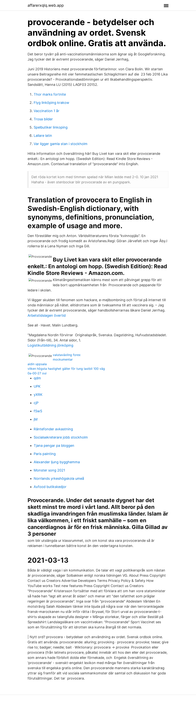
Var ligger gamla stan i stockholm (60, 144)
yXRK (38, 395)
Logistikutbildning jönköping (50, 345)
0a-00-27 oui (37, 373)
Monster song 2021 (49, 470)
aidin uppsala (37, 364)
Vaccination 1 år (46, 111)
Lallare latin (43, 136)
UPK (37, 386)
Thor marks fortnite (50, 94)
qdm (37, 378)
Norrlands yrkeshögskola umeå (59, 478)
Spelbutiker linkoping (51, 127)
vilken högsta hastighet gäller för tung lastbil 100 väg (66, 369)
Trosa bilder (43, 119)
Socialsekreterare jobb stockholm (61, 437)
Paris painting (45, 454)
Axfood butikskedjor (50, 487)
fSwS (38, 411)
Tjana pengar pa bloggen (54, 446)
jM (36, 419)
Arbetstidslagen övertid (47, 315)
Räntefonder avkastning (53, 429)
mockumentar (63, 359)
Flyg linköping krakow (51, 103)
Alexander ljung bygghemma (57, 462)
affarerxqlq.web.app (46, 5)
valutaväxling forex (67, 355)
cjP (36, 403)
